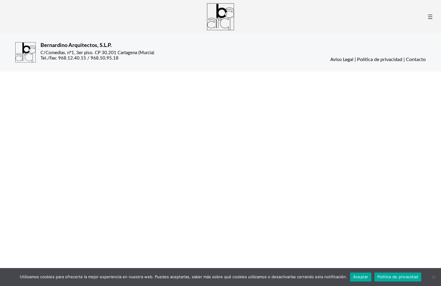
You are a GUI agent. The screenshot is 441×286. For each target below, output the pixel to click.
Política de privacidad (379, 59)
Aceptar (360, 276)
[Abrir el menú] (430, 16)
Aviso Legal (341, 59)
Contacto (416, 59)
